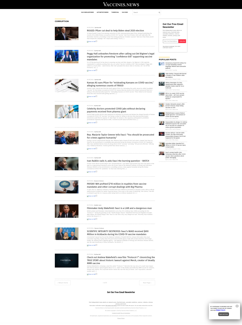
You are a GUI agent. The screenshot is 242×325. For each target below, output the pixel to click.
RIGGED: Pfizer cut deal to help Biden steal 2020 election (115, 30)
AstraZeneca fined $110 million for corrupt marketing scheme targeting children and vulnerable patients (175, 65)
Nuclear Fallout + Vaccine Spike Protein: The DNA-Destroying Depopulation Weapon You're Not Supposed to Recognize (175, 135)
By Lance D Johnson (99, 181)
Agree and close (223, 314)
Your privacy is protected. (168, 46)
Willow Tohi (175, 100)
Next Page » (147, 283)
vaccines (125, 12)
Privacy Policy (121, 318)
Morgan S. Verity (176, 79)
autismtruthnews (102, 12)
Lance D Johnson (176, 129)
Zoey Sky (175, 70)
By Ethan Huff (98, 27)
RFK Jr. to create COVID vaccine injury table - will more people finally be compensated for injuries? (174, 96)
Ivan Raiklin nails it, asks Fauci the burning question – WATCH (118, 161)
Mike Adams (175, 140)
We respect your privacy (111, 305)
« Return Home (63, 283)
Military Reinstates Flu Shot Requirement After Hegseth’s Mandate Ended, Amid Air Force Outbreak (174, 85)
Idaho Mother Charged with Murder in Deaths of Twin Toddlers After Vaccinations (176, 75)
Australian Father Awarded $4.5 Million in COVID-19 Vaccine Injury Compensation (175, 145)
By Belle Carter (97, 205)
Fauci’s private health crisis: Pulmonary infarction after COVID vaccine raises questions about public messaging (175, 155)
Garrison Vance (176, 90)
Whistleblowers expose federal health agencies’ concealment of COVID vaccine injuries (175, 114)
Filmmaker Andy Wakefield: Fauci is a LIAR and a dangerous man (119, 208)
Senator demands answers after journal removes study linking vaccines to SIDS (175, 105)
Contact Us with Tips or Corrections (121, 313)
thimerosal (115, 12)
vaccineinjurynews (87, 12)
